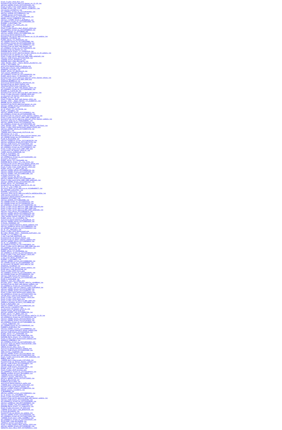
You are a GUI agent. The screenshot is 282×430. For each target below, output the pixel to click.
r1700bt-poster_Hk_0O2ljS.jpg (13, 177)
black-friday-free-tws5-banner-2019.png (17, 297)
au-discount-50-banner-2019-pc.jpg (15, 309)
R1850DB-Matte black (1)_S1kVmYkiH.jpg (17, 51)
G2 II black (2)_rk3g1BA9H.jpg (13, 395)
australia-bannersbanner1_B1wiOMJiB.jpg (17, 220)
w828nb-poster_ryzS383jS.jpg (13, 390)
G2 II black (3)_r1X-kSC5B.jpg (13, 109)
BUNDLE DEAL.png (7, 358)
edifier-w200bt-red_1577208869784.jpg (17, 312)
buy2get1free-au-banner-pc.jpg (13, 49)
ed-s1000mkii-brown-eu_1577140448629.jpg (18, 30)
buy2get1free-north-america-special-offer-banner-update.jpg (26, 119)
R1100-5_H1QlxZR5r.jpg (10, 304)
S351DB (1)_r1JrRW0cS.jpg (11, 234)
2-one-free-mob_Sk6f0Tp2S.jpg (13, 236)
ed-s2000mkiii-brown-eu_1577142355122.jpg (18, 317)
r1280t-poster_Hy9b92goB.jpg (13, 152)
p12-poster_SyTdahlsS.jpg (11, 10)
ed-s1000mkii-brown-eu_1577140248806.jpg (18, 322)
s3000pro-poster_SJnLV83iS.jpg (13, 423)
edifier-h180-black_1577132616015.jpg (17, 366)
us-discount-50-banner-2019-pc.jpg (15, 150)
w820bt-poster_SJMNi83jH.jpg (13, 18)
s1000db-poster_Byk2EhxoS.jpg (13, 59)
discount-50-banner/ (9, 158)
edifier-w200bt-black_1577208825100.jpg (17, 305)
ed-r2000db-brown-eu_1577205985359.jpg (17, 203)
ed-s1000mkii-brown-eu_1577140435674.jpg (18, 48)
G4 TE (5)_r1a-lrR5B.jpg (11, 186)
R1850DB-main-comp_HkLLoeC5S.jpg (14, 61)
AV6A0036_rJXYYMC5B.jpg (10, 38)
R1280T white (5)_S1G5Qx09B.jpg (14, 333)
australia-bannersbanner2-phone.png (16, 66)
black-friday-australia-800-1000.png (16, 79)
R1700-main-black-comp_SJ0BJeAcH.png (16, 68)
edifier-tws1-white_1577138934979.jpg (17, 211)
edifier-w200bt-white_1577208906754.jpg (17, 170)
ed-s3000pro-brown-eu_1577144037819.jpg (17, 355)
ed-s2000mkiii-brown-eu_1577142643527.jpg (18, 228)
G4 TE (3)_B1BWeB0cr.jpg (11, 243)
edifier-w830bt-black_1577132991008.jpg (17, 172)
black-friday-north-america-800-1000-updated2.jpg (22, 210)
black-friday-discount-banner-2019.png (17, 396)
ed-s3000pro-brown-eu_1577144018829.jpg (17, 244)
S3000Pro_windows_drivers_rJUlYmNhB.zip (17, 302)
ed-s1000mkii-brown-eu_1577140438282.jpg (18, 89)
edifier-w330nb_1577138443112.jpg (15, 13)
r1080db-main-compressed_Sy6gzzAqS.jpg (17, 385)
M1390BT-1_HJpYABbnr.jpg (11, 259)
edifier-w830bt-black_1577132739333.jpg (17, 319)
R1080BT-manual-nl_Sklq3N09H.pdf (14, 31)
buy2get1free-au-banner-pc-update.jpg (17, 413)
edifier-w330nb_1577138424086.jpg (15, 200)
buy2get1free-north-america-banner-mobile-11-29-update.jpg (26, 53)
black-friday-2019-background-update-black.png (21, 127)
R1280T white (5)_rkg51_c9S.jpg (14, 25)
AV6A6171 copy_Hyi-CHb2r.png (13, 281)
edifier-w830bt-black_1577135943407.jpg (17, 215)
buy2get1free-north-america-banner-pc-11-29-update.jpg (24, 36)
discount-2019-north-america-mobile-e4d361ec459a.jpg (23, 193)
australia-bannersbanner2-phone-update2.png (19, 224)
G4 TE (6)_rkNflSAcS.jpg (11, 229)
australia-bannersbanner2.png (13, 35)
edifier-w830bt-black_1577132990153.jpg (17, 291)
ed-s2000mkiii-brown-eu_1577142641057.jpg (18, 286)
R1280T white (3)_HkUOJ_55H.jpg (14, 314)
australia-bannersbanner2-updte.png (16, 383)
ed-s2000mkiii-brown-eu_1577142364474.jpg (18, 371)
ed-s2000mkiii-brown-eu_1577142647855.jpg (18, 277)
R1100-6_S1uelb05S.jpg (10, 153)
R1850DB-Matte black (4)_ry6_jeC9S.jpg (17, 162)
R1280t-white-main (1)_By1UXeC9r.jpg (16, 76)
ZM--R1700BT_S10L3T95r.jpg (12, 190)
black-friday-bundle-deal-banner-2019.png (18, 424)
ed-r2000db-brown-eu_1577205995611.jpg (17, 137)
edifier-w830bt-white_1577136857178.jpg (17, 129)
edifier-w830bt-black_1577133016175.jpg (17, 106)
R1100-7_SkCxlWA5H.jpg (10, 64)
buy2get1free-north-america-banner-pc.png (18, 104)
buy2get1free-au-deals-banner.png (15, 84)
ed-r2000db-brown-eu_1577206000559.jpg (17, 274)
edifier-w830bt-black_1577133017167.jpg (17, 182)
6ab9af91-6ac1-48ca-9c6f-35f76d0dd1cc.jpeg (19, 428)
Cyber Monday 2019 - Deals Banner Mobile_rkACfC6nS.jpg (24, 125)
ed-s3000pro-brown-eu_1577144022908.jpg (17, 43)
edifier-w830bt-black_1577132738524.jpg (17, 353)
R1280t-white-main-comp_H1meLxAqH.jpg (17, 335)
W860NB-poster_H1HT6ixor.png (13, 102)
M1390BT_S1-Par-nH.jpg (10, 97)
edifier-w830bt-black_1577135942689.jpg (17, 178)
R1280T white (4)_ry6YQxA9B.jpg (14, 160)
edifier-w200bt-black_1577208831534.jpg (17, 388)
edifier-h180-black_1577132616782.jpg (17, 399)
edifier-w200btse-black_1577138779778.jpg (18, 142)
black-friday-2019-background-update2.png (18, 338)
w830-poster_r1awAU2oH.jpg (12, 352)
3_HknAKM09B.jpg (7, 391)
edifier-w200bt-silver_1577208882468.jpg (18, 261)
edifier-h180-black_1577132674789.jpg (17, 350)
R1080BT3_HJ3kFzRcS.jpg (10, 327)
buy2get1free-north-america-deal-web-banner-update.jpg (24, 398)
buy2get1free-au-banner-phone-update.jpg (18, 267)
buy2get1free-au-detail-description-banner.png (21, 135)
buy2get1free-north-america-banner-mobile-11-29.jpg (23, 315)
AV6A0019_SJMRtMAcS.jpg (10, 340)
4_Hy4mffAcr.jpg (7, 130)
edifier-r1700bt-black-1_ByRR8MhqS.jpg (17, 20)
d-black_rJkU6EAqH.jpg (10, 223)
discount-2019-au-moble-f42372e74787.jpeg (18, 343)
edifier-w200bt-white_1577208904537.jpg (17, 44)
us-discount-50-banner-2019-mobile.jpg (17, 96)
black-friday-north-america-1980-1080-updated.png (22, 206)
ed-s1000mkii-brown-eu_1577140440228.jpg (18, 74)
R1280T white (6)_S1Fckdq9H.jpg (14, 183)
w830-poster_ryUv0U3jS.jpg (12, 307)
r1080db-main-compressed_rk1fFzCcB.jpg (17, 132)
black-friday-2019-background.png (15, 231)
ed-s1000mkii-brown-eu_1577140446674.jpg (18, 147)
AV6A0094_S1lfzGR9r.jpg (10, 198)
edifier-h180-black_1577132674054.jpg (17, 144)
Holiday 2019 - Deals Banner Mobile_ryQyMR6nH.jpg (22, 282)
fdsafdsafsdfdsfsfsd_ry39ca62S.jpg (15, 86)
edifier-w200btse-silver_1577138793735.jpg (19, 140)
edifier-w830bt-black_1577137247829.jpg (17, 320)
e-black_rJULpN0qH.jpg (10, 155)
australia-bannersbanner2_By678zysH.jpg (17, 82)
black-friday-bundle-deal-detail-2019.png (18, 28)
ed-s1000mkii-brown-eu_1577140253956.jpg (18, 124)
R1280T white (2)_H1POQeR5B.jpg (14, 251)
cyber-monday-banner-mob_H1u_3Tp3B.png (17, 216)
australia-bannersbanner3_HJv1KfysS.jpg (17, 196)
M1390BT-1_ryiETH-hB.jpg (11, 91)
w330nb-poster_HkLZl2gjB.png (13, 310)
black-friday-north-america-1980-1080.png (18, 208)
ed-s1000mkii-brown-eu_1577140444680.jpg (18, 114)
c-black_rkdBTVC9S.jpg (10, 324)
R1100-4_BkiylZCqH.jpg (10, 380)
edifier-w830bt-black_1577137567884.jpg (17, 289)
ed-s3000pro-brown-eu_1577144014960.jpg (17, 21)
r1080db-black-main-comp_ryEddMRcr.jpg (17, 418)
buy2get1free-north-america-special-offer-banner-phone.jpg (26, 77)
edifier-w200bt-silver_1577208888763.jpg (18, 328)
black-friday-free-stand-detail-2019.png (18, 167)
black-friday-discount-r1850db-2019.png (17, 94)
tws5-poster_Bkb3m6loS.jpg (12, 73)
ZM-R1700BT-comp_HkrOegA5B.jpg (13, 421)
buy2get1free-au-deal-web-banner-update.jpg (19, 284)
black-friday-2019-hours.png (13, 271)
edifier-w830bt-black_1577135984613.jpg (17, 112)
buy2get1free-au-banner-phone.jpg (15, 386)
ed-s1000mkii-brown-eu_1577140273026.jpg (18, 416)
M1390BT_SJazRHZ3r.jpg (10, 107)
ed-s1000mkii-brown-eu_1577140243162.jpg (18, 248)
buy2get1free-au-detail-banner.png (15, 238)
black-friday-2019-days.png (12, 2)
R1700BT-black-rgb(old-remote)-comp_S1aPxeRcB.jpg (22, 287)
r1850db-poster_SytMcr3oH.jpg (13, 375)
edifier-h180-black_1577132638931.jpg (17, 363)
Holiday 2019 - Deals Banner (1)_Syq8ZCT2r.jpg (21, 101)
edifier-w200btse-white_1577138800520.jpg (18, 226)
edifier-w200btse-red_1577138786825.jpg (17, 403)
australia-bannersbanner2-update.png (16, 348)
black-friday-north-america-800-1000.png (18, 300)
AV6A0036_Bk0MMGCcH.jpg (10, 81)
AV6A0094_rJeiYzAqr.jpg (10, 69)
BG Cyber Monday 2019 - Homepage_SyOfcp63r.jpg (21, 233)
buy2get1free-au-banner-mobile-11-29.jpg (18, 185)
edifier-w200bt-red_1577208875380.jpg (17, 173)
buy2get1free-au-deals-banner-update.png (18, 239)
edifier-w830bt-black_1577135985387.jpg (17, 426)
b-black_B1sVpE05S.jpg (10, 411)
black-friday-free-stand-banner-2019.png (18, 6)
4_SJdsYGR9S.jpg (7, 26)
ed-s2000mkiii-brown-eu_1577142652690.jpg (18, 157)
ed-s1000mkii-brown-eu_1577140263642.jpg (18, 11)
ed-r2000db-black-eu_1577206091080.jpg (17, 16)
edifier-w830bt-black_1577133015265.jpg (17, 5)
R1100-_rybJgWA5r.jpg (10, 111)
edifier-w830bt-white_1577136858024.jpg (17, 241)
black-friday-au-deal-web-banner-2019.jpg (18, 99)
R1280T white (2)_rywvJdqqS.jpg (14, 368)
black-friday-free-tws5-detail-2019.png (17, 254)
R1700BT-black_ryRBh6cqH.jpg (13, 256)
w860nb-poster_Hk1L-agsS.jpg (13, 347)
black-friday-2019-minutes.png (13, 370)
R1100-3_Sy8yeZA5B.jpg (10, 279)
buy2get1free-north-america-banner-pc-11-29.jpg (21, 3)
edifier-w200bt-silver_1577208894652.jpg (18, 393)
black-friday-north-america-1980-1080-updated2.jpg (22, 56)
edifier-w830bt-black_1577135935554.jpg (17, 414)
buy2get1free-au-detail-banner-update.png (18, 362)
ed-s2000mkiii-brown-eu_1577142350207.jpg (18, 419)
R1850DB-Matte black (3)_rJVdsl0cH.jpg (17, 337)
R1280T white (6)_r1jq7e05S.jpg (14, 218)
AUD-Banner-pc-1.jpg (9, 134)
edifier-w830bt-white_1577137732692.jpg (17, 378)
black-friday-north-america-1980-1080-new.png (20, 246)
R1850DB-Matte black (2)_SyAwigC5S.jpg (17, 406)
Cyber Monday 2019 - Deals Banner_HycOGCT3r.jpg (21, 63)
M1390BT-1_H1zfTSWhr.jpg (11, 23)
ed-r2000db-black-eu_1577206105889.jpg (17, 41)
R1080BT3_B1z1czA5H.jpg (10, 381)
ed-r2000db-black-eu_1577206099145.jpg (17, 325)
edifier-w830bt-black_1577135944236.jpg (17, 122)
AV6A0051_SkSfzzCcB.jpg (10, 249)
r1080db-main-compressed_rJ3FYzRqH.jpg (17, 360)
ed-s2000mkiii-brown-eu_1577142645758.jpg (18, 205)
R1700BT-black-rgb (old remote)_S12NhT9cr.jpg (20, 8)
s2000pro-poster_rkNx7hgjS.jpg (13, 376)
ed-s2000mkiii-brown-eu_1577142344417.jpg (18, 145)
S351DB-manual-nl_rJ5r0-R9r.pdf (14, 365)
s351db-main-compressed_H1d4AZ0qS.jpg (17, 295)
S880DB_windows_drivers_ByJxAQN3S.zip (17, 373)
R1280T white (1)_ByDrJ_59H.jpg (14, 168)
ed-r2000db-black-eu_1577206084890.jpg (17, 262)
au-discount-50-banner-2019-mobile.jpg (17, 264)
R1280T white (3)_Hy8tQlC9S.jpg (14, 40)
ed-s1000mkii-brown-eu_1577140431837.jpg (18, 342)
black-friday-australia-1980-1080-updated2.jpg (21, 180)
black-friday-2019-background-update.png (18, 292)
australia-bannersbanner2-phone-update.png (19, 330)
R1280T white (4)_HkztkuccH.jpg (14, 71)
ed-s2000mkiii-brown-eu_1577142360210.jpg (18, 253)
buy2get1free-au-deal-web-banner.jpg (16, 46)
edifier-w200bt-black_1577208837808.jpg (17, 33)
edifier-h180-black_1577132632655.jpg (17, 276)
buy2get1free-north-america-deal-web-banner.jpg (21, 92)
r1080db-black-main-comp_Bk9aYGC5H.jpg (17, 409)
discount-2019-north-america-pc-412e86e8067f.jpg (21, 188)
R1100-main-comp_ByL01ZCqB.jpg (13, 269)
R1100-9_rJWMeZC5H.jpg (10, 345)
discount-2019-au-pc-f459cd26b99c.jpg (17, 120)
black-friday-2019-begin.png (13, 299)
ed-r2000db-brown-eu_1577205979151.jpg (17, 201)
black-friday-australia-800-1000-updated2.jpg (20, 357)
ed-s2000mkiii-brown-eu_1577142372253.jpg (18, 294)
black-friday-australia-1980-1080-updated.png (20, 117)
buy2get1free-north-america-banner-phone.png (20, 163)
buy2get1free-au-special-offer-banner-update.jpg (21, 115)
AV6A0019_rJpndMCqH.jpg (10, 266)
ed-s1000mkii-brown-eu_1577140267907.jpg (18, 165)
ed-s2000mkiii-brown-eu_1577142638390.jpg (18, 401)
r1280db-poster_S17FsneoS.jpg (13, 15)
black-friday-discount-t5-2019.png (15, 408)
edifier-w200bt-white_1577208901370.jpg (17, 213)
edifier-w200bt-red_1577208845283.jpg (17, 404)
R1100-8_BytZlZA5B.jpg (10, 139)
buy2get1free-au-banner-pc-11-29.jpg (16, 54)
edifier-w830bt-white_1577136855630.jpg (17, 221)
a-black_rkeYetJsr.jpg (10, 175)
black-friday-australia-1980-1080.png (17, 148)
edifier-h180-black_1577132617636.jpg (17, 58)
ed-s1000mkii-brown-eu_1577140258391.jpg (18, 272)
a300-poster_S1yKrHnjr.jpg (12, 195)
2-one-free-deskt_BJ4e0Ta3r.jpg (14, 257)
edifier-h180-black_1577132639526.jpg (17, 332)
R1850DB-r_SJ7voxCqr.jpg (11, 191)
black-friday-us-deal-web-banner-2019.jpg (18, 87)
